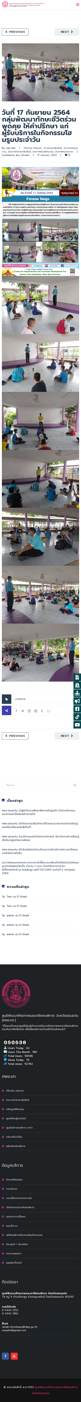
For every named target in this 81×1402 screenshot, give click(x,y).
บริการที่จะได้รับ (14, 1137)
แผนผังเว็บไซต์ (14, 1262)
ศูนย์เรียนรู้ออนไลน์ (16, 1118)
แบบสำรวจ (12, 1226)
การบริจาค (11, 1189)
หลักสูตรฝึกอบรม (15, 1109)
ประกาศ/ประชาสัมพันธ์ (19, 151)
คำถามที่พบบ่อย (14, 1179)
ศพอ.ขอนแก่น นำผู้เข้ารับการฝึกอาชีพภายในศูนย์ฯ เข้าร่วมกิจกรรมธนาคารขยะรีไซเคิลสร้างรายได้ (38, 812)
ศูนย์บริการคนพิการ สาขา (19, 1127)
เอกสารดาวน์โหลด (15, 1216)
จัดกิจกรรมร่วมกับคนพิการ (20, 1207)
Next (65, 32)
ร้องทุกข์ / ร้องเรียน (17, 1244)
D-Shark (22, 897)
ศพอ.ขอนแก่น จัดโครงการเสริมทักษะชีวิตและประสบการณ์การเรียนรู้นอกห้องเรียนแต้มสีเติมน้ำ (40, 825)
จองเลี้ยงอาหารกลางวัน (19, 1198)
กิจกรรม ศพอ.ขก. (33, 148)
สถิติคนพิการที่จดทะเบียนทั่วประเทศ (24, 1235)
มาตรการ (20, 699)
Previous (17, 32)
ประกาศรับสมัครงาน (43, 151)
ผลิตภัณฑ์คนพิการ (15, 1146)
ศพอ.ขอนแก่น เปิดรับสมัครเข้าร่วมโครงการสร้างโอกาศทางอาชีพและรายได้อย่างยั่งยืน (40, 851)
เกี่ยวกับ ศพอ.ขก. (15, 1090)
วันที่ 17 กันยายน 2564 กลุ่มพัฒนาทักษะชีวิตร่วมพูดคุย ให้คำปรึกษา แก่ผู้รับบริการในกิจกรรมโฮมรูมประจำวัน (39, 126)
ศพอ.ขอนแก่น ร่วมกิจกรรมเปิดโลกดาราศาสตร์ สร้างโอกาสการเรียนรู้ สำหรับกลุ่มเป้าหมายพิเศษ (40, 838)
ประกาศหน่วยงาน (64, 151)
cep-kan (11, 148)
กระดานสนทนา (13, 1253)
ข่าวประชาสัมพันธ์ (53, 148)
